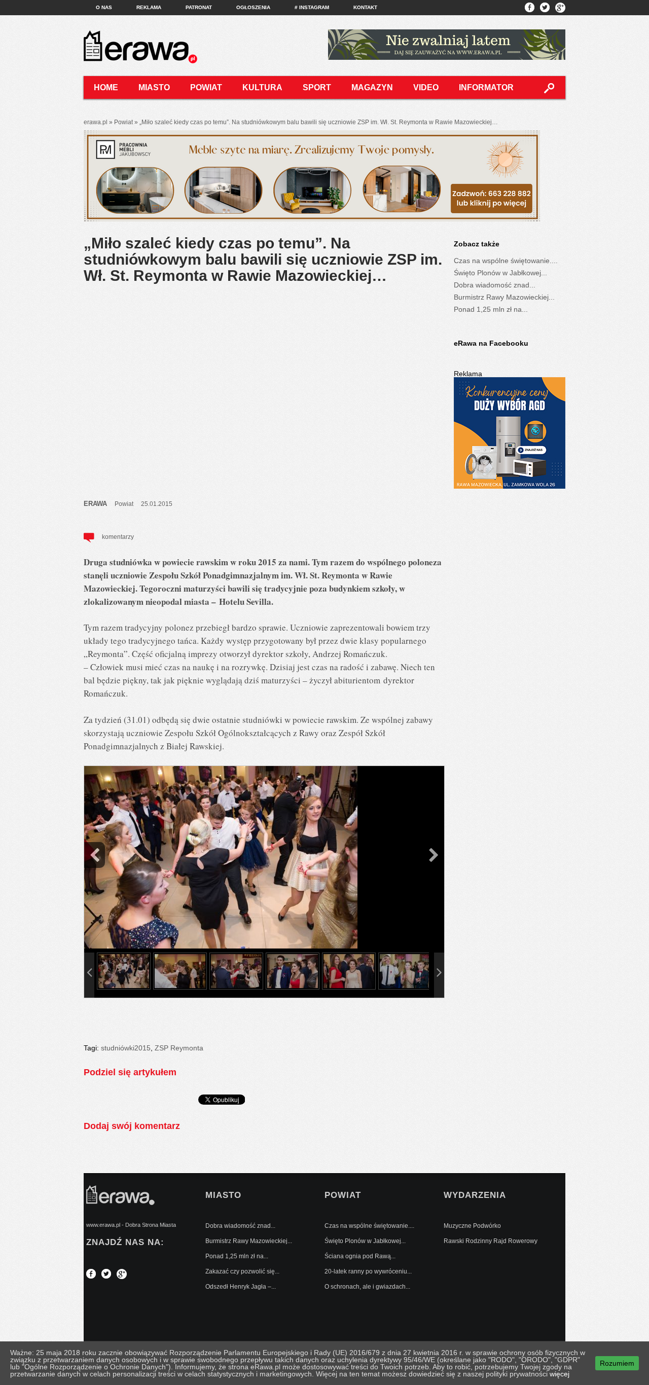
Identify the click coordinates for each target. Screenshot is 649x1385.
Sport (317, 87)
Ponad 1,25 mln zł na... (491, 309)
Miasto (154, 87)
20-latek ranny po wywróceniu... (368, 1271)
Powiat (206, 87)
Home (106, 87)
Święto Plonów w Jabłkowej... (500, 273)
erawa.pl (95, 122)
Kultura (262, 87)
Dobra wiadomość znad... (494, 285)
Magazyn (372, 87)
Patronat (199, 7)
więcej (559, 1374)
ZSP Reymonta (179, 1048)
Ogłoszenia (253, 7)
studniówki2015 (126, 1048)
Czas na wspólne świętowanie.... (506, 261)
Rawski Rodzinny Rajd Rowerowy (490, 1241)
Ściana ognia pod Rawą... (359, 1256)
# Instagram (312, 7)
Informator (486, 87)
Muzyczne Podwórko (472, 1225)
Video (426, 87)
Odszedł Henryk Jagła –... (240, 1286)
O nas (104, 7)
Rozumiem (617, 1363)
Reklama (148, 7)
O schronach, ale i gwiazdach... (367, 1286)
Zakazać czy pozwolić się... (242, 1271)
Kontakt (365, 7)
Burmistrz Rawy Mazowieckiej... (504, 297)
